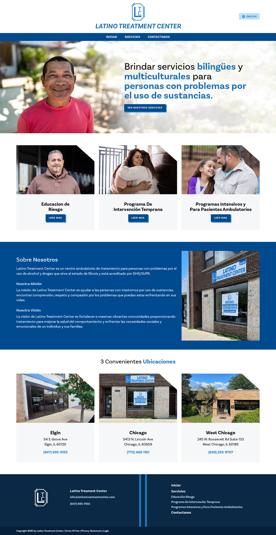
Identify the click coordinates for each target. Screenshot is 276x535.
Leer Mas (55, 217)
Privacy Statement (91, 530)
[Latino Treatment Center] (138, 11)
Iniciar (111, 37)
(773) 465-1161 (138, 452)
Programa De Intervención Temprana (195, 502)
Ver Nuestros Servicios (145, 107)
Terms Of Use (72, 530)
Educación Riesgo (183, 497)
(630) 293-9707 (220, 452)
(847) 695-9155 (55, 452)
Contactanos (159, 37)
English (249, 17)
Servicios (132, 37)
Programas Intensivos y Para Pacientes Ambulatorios (207, 507)
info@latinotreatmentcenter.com (92, 497)
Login (106, 530)
